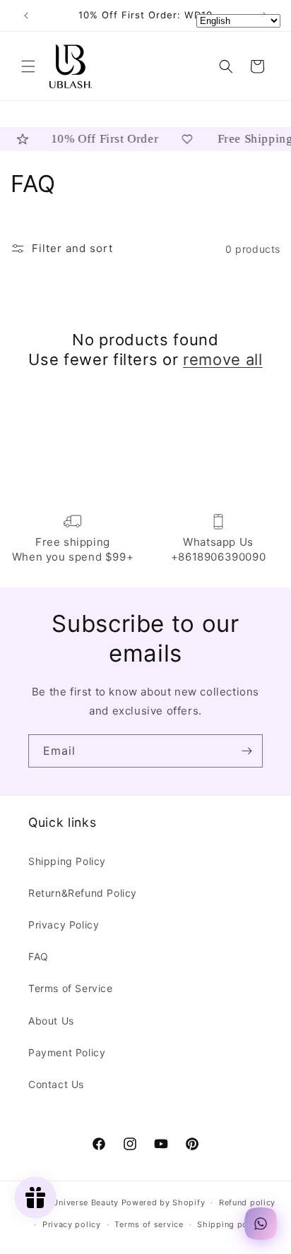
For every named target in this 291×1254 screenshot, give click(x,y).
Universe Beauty (85, 1202)
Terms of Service (70, 988)
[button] (28, 66)
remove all (223, 359)
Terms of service (148, 1224)
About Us (51, 1021)
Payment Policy (66, 1052)
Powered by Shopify (163, 1202)
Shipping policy (230, 1224)
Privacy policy (71, 1224)
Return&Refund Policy (82, 893)
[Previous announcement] (26, 15)
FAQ (38, 956)
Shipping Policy (67, 861)
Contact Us (56, 1084)
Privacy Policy (63, 925)
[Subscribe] (246, 751)
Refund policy (247, 1202)
